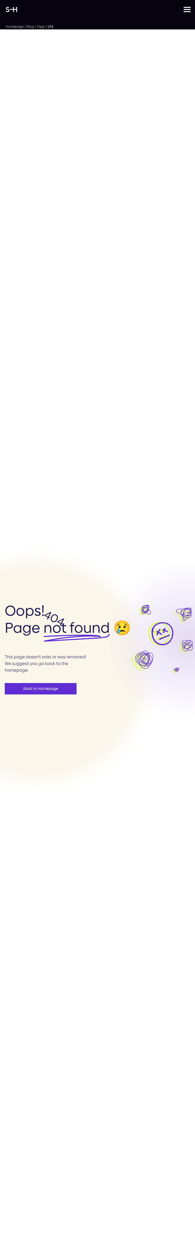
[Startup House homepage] (95, 9)
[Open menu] (186, 9)
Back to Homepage (40, 688)
